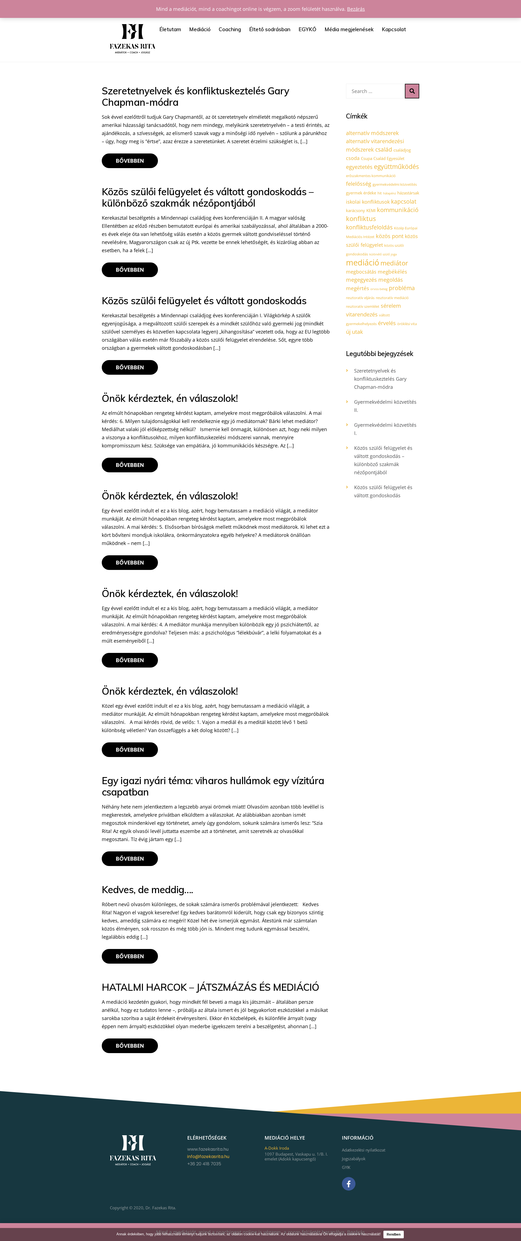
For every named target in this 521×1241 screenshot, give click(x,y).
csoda (353, 158)
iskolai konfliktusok (368, 201)
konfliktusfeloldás (369, 227)
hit (379, 193)
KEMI (371, 210)
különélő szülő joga (383, 254)
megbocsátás (361, 271)
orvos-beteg (378, 289)
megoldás (390, 279)
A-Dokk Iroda (277, 1148)
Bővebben (130, 161)
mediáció (362, 262)
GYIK (346, 1167)
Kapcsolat (394, 29)
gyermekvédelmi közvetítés (395, 184)
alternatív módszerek (372, 133)
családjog (402, 150)
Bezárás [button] (356, 9)
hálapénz (389, 193)
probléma (402, 288)
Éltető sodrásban (269, 29)
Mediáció (200, 29)
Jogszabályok (354, 1158)
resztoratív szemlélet (362, 306)
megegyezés (361, 279)
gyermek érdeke (361, 192)
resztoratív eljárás (360, 297)
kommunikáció (397, 210)
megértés (357, 288)
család (383, 149)
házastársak (408, 192)
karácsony (355, 210)
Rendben (394, 1234)
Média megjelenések (349, 29)
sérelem (391, 305)
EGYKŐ (307, 29)
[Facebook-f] (348, 1184)
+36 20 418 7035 (204, 1164)
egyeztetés (359, 167)
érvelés (387, 323)
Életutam (170, 29)
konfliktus (361, 218)
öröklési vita (407, 323)
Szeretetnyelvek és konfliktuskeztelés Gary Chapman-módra (380, 378)
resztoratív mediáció (392, 297)
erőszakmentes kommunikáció (371, 175)
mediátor (394, 262)
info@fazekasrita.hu (208, 1156)
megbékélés (392, 271)
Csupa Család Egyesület (382, 158)
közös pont (390, 236)
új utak (354, 331)
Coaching (230, 29)
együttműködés (396, 166)
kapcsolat (403, 201)
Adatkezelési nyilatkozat (363, 1150)
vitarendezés (362, 314)
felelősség (358, 183)
